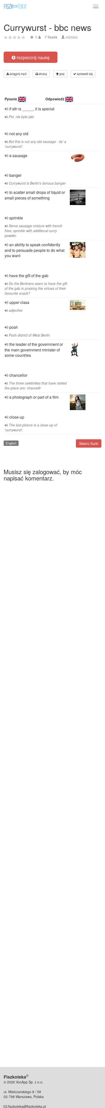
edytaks (72, 37)
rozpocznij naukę (32, 57)
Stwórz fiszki (88, 443)
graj (61, 74)
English (11, 443)
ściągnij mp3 (18, 74)
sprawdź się (84, 74)
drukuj (42, 74)
